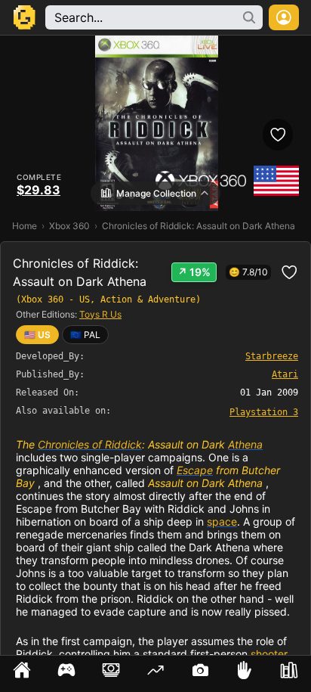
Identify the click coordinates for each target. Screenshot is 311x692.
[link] (85, 334)
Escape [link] (195, 470)
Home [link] (24, 225)
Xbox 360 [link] (69, 225)
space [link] (222, 521)
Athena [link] (245, 444)
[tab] (22, 674)
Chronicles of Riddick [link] (90, 444)
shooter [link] (269, 653)
